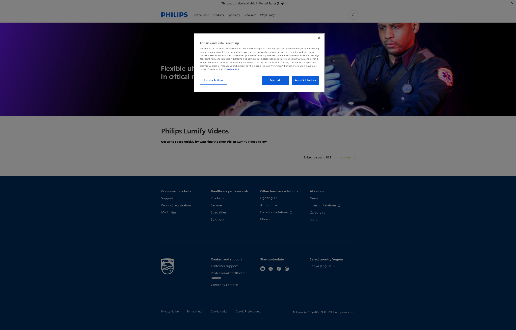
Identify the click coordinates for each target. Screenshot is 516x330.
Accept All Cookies (305, 80)
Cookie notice (232, 69)
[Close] (319, 37)
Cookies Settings (213, 80)
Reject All (275, 80)
